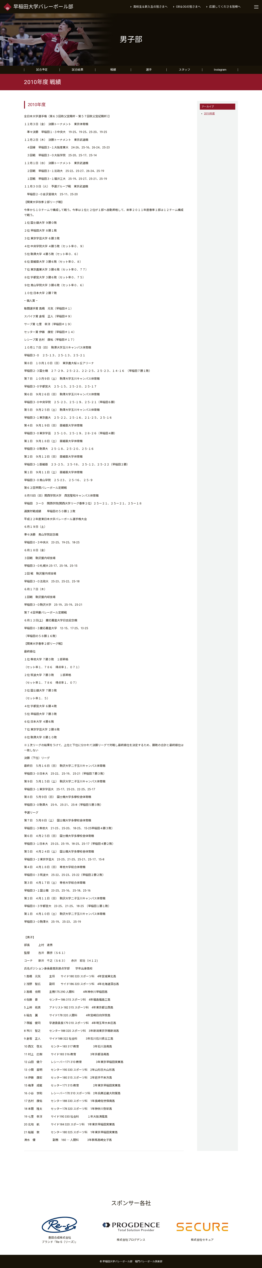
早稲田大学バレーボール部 (43, 7)
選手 (149, 69)
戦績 (113, 69)
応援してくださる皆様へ (225, 6)
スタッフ (184, 69)
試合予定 (42, 69)
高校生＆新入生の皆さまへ (150, 6)
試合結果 (77, 69)
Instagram (220, 69)
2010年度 (209, 113)
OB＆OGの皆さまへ (188, 6)
